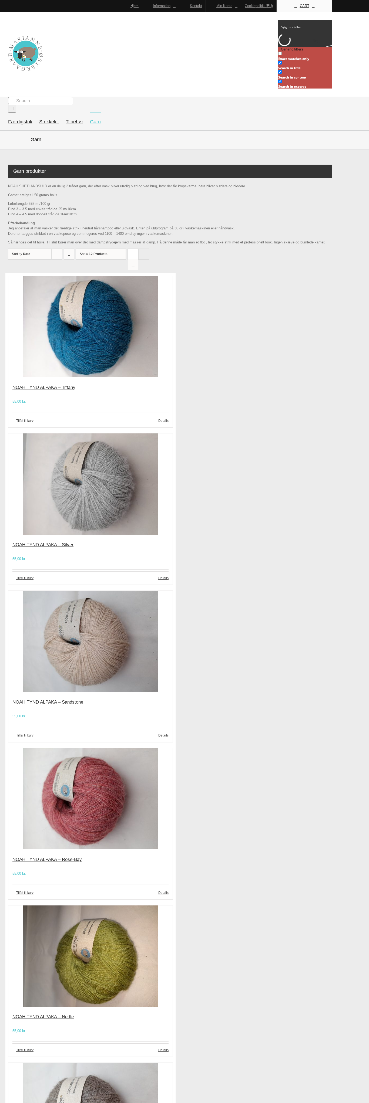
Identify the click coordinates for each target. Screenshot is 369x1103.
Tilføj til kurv (24, 421)
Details (163, 421)
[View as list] (133, 264)
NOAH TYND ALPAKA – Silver (42, 544)
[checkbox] (305, 56)
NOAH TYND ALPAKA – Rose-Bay (47, 859)
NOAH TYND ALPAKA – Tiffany (43, 387)
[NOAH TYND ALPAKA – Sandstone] (90, 642)
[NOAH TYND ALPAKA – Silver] (90, 484)
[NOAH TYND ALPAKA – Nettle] (90, 956)
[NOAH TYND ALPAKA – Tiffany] (90, 327)
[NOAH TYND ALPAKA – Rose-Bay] (90, 799)
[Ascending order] (69, 254)
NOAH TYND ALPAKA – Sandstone (47, 702)
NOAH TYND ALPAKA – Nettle (43, 1016)
